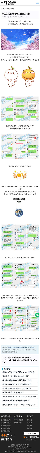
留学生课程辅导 (6, 420)
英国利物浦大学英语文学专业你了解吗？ (17, 380)
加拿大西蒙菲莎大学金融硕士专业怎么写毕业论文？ (20, 396)
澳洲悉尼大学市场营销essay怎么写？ (16, 376)
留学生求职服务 (18, 420)
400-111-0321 (31, 440)
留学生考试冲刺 (6, 428)
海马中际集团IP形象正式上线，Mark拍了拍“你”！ (20, 405)
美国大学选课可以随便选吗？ (13, 392)
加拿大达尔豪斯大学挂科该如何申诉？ (16, 401)
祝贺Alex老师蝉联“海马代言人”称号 (19, 357)
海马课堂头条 (10, 8)
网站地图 (29, 420)
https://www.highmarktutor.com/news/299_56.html (21, 347)
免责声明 (29, 425)
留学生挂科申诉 (6, 423)
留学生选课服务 (6, 431)
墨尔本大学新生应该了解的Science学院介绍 (18, 372)
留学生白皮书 (18, 423)
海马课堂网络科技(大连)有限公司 (26, 451)
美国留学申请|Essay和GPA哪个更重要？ (17, 388)
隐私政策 (29, 428)
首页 (4, 8)
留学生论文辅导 (6, 425)
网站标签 (29, 423)
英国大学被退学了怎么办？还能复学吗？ (17, 384)
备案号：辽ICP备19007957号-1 (20, 445)
